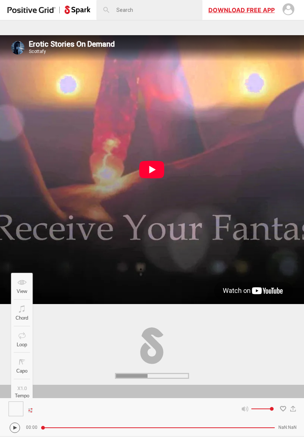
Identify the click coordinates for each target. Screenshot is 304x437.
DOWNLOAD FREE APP (241, 10)
